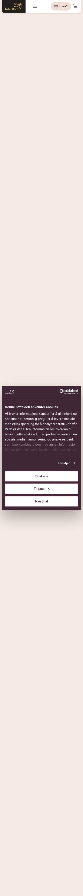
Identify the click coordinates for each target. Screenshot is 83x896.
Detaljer (64, 463)
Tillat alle (41, 476)
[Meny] (35, 6)
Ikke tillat (41, 501)
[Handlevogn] (75, 6)
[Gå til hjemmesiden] (14, 6)
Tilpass (39, 488)
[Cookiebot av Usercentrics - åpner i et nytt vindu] (59, 392)
